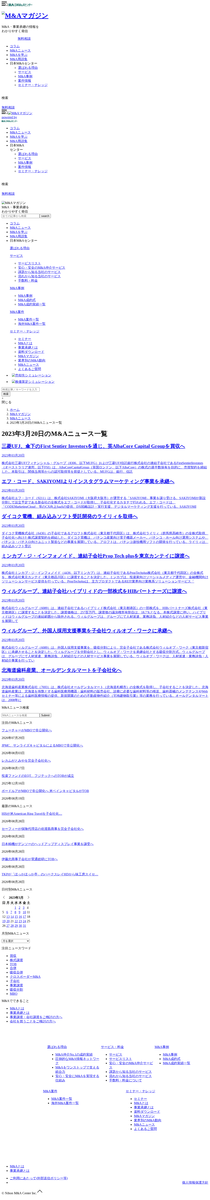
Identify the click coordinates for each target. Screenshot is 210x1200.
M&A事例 (25, 76)
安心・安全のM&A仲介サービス (41, 267)
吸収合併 (16, 972)
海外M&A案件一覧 (32, 323)
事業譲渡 (16, 985)
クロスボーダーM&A (25, 976)
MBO (13, 993)
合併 (13, 968)
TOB (13, 964)
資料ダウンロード (31, 352)
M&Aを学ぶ (18, 55)
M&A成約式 (27, 300)
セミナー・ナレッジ (33, 85)
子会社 (15, 981)
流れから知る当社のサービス (39, 276)
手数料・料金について (125, 1080)
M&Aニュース (20, 50)
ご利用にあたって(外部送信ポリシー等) (39, 1178)
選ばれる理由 (28, 67)
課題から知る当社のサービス (39, 272)
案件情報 (24, 80)
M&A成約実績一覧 (32, 304)
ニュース (20, 132)
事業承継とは (28, 347)
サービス (24, 72)
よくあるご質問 (29, 369)
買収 (13, 956)
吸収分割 (16, 989)
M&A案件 (17, 312)
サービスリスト (29, 263)
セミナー (24, 339)
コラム (15, 46)
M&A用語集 (18, 59)
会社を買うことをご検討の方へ (33, 1021)
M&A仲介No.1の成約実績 (74, 1054)
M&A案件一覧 (28, 319)
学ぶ (18, 136)
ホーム (15, 409)
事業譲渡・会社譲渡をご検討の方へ (36, 1017)
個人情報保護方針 (195, 1182)
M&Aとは (25, 343)
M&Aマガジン (28, 356)
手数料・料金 (28, 280)
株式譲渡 (16, 960)
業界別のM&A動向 (32, 360)
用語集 (18, 141)
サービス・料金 (112, 1047)
